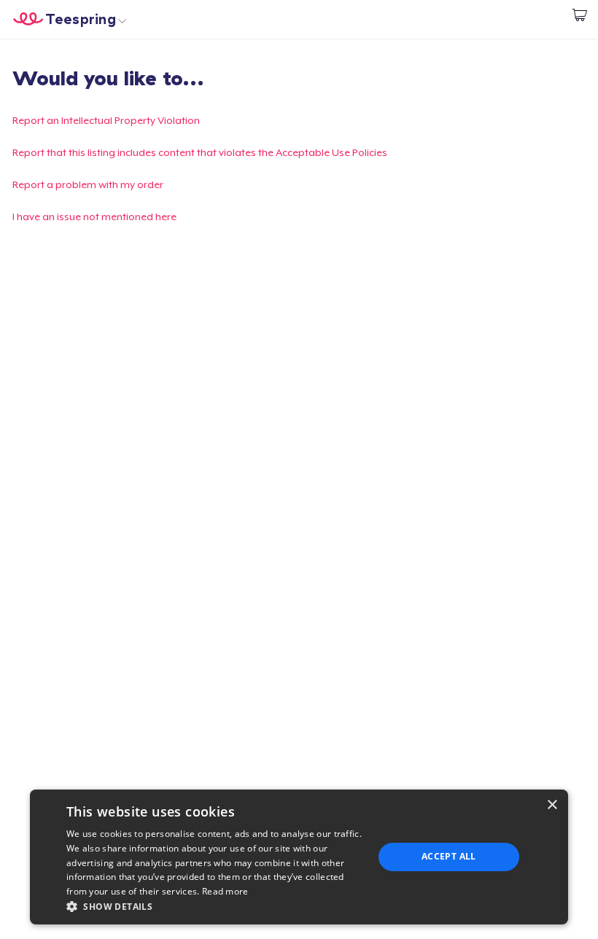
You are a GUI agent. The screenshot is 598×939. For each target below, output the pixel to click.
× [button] (551, 805)
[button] (215, 906)
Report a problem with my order (87, 184)
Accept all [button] (449, 856)
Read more (225, 891)
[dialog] (299, 857)
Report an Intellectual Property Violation (106, 120)
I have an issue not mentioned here (94, 216)
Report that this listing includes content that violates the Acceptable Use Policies (199, 152)
